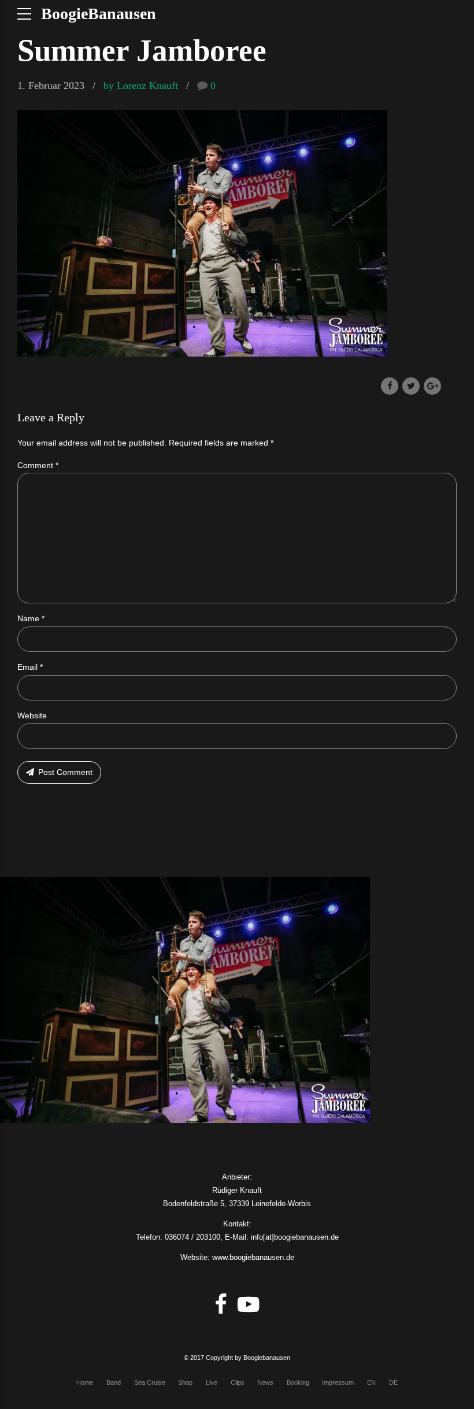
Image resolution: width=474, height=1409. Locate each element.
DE (393, 1382)
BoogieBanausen (98, 14)
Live (211, 1382)
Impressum (338, 1382)
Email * (30, 667)
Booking (298, 1382)
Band (113, 1382)
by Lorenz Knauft (140, 85)
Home (84, 1382)
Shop (185, 1382)
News (265, 1382)
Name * (31, 618)
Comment (37, 465)
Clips (238, 1382)
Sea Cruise (149, 1382)
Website (32, 715)
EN (371, 1382)
